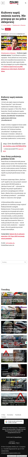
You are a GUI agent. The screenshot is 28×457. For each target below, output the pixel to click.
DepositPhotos (18, 437)
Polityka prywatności (12, 455)
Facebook (18, 415)
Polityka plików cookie (21, 455)
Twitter (3, 417)
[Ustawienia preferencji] (26, 342)
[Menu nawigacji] (3, 3)
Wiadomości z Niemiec (19, 25)
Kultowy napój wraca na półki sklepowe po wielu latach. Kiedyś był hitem (13, 69)
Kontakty (10, 415)
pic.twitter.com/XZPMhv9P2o (14, 146)
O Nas (3, 415)
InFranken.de (10, 243)
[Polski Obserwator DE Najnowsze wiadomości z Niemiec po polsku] (14, 3)
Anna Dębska (7, 25)
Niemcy (8, 29)
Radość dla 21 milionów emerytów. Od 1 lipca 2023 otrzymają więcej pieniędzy (13, 236)
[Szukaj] (25, 2)
